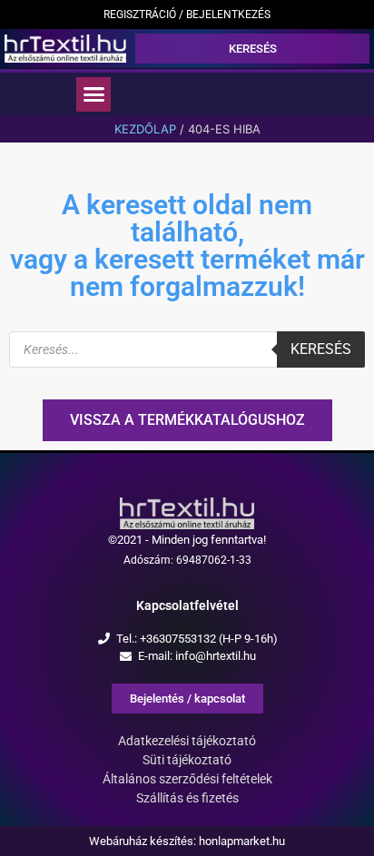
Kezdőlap (145, 129)
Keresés (320, 349)
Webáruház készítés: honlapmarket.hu (187, 841)
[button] (93, 94)
